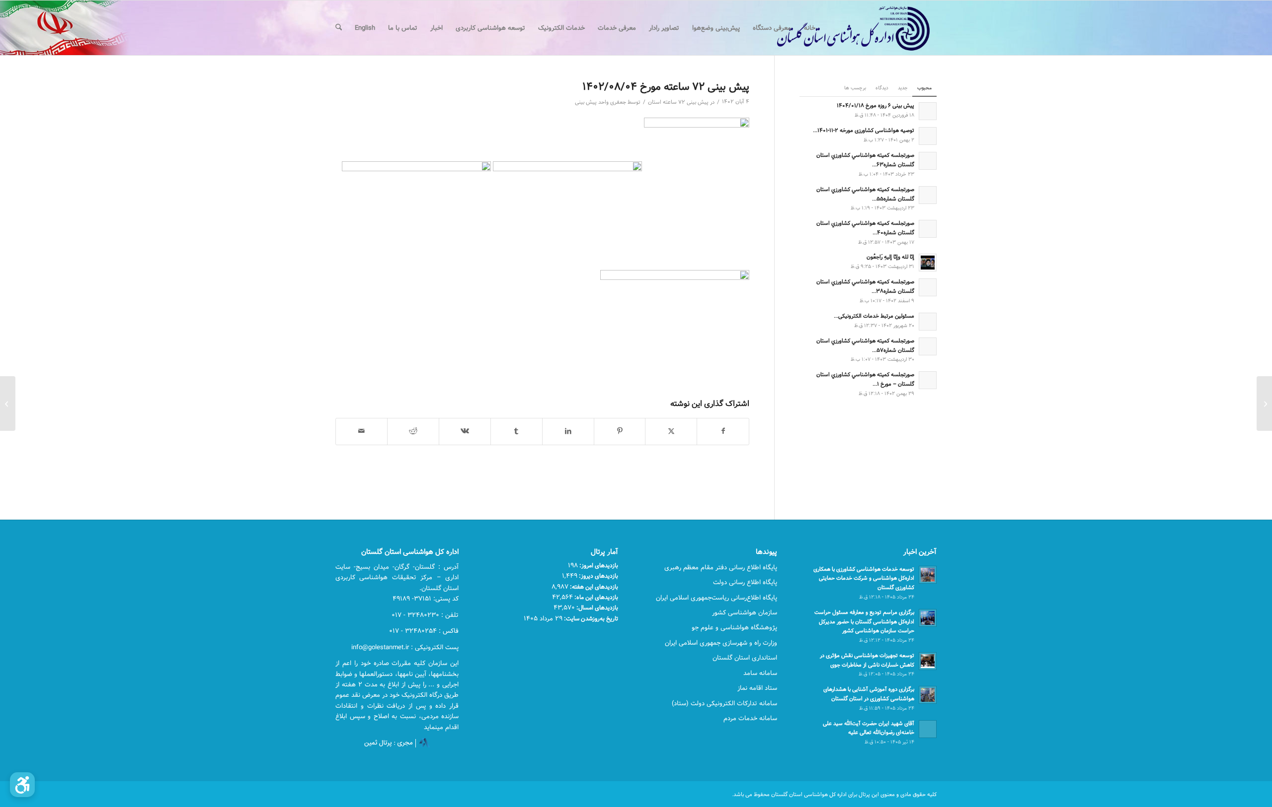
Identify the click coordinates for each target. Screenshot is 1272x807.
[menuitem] (809, 27)
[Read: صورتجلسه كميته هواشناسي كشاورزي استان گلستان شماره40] (928, 229)
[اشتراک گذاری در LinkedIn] (568, 431)
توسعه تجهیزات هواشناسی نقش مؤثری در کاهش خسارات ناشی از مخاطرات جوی (867, 660)
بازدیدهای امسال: (596, 607)
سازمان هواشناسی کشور (744, 612)
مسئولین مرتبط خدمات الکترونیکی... (874, 316)
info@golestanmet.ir (380, 647)
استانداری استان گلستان (745, 657)
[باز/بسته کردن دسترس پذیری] (22, 784)
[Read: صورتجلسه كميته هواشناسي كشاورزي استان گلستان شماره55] (928, 195)
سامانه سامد (760, 673)
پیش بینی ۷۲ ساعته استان (678, 102)
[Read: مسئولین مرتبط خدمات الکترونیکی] (928, 322)
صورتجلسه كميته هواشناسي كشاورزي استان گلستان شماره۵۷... (865, 345)
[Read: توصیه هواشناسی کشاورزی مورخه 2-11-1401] (928, 136)
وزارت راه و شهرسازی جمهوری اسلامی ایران (721, 642)
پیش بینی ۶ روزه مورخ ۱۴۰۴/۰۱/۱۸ (875, 105)
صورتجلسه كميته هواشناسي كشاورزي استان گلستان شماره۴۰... (865, 227)
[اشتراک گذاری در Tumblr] (516, 431)
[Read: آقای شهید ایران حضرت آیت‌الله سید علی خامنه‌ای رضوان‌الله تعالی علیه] (928, 729)
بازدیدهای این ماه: (595, 597)
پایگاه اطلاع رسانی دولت (745, 582)
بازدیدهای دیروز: (597, 576)
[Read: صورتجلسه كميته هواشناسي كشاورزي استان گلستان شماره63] (928, 161)
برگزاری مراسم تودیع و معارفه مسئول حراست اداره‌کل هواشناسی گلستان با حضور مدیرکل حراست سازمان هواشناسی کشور (864, 621)
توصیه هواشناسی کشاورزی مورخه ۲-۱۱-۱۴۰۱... (863, 130)
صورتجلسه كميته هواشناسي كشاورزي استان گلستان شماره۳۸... (865, 286)
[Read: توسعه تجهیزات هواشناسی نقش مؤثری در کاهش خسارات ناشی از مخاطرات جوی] (928, 661)
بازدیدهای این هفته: (593, 587)
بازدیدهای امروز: (598, 565)
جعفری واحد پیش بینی (600, 102)
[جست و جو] (338, 27)
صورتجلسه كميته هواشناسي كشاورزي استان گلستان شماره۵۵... (865, 194)
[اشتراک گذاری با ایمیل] (361, 431)
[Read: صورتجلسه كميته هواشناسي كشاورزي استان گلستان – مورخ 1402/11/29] (928, 380)
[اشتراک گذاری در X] (671, 431)
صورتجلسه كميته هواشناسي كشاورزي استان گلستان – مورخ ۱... (865, 379)
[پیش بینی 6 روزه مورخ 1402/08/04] (1264, 403)
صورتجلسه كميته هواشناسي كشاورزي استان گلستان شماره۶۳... (865, 159)
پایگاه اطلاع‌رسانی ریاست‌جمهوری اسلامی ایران (716, 597)
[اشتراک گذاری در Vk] (464, 431)
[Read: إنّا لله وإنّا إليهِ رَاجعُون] (928, 262)
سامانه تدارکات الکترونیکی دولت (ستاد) (724, 703)
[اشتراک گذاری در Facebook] (723, 431)
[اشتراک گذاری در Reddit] (413, 431)
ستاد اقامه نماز (757, 687)
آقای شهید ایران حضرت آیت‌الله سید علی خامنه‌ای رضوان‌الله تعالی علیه (868, 728)
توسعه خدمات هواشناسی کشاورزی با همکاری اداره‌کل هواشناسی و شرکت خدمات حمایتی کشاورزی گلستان (863, 578)
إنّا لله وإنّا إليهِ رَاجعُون (890, 257)
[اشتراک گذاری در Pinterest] (619, 431)
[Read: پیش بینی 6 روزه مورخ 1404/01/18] (928, 111)
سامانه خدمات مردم (750, 718)
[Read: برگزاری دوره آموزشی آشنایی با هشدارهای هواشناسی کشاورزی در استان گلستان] (928, 695)
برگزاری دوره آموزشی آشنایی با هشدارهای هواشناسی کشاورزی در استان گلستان (868, 693)
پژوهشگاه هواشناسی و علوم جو (734, 627)
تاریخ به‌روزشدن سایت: (590, 618)
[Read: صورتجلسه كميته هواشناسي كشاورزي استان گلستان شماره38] (928, 287)
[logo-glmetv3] (838, 27)
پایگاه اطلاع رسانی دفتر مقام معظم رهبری (720, 567)
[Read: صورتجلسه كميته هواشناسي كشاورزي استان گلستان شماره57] (928, 346)
